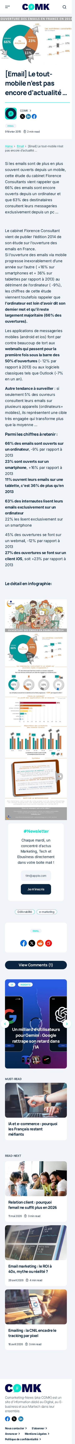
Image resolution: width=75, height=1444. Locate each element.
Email (11, 126)
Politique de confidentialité (21, 1439)
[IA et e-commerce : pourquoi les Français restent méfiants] (36, 1100)
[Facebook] (7, 1418)
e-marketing (46, 911)
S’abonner (38, 1428)
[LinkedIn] (21, 1418)
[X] (14, 1418)
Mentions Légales (36, 1433)
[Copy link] (48, 943)
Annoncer (11, 1433)
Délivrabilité (25, 911)
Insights (25, 984)
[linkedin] (28, 116)
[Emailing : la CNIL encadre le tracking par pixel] (36, 1306)
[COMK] (11, 113)
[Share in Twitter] (32, 943)
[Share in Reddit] (40, 943)
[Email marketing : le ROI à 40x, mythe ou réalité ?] (36, 1242)
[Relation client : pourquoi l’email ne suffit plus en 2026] (36, 1178)
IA (12, 984)
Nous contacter (14, 1428)
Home (9, 146)
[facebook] (34, 116)
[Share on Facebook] (23, 943)
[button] (7, 7)
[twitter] (22, 116)
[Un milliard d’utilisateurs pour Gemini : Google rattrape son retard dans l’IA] (36, 1023)
